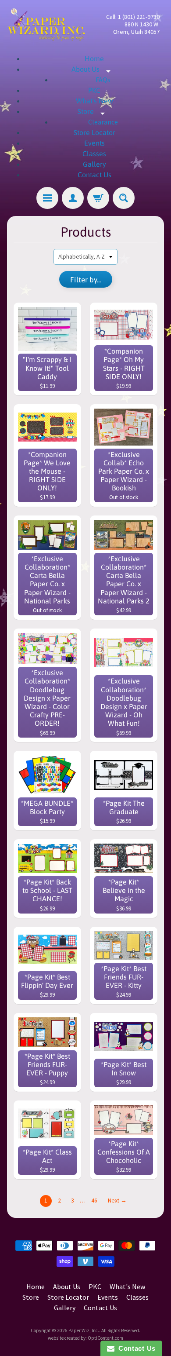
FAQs (103, 79)
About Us (94, 69)
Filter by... (85, 279)
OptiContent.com (105, 1338)
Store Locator (94, 132)
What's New (94, 101)
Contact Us (94, 175)
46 (94, 1200)
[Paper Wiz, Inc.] (46, 24)
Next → (117, 1200)
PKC (94, 90)
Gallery (94, 164)
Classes (94, 153)
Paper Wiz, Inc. (83, 1330)
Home (94, 58)
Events (94, 143)
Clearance (103, 121)
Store (94, 111)
